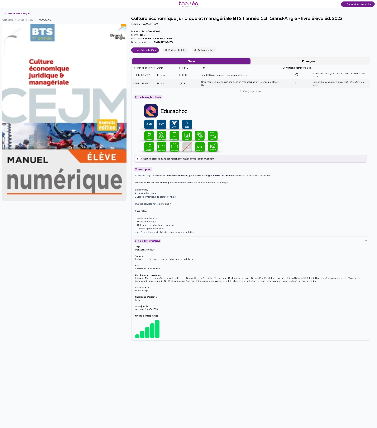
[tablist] (251, 61)
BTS (31, 20)
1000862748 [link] (45, 20)
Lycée (21, 20)
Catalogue (7, 20)
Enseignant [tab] (310, 61)
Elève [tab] (191, 61)
